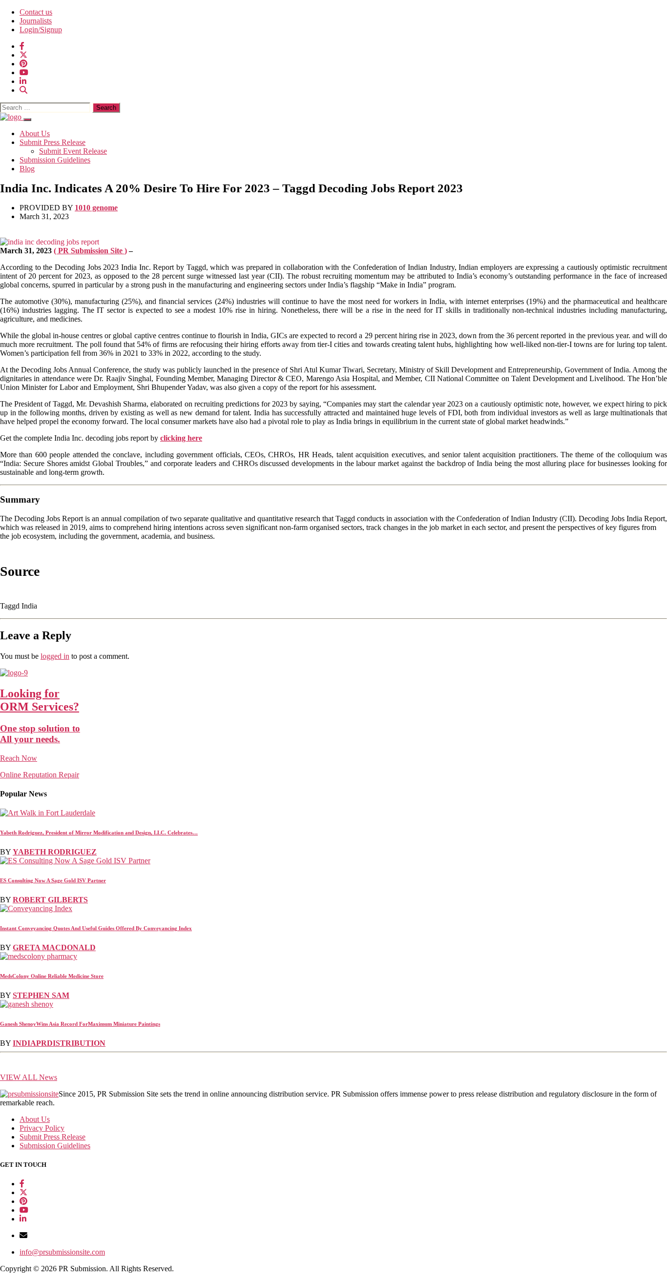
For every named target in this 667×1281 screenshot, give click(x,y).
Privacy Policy (42, 1128)
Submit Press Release (52, 142)
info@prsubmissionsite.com (62, 1252)
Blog (27, 168)
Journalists (36, 21)
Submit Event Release (73, 151)
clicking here (181, 438)
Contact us (36, 12)
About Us (35, 133)
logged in (55, 656)
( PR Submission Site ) (90, 250)
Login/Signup (41, 29)
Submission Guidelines (55, 160)
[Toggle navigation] (27, 119)
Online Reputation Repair (40, 733)
